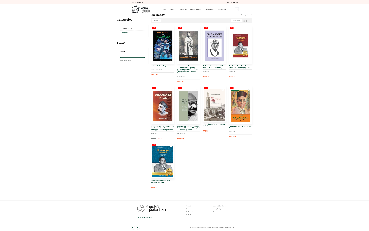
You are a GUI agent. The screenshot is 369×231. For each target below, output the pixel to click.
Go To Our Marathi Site (137, 2)
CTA (233, 227)
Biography (126, 32)
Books (172, 9)
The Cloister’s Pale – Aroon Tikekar (214, 125)
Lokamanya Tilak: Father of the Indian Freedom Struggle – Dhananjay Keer (162, 128)
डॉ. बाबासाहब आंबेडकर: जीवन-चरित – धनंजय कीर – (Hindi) (161, 181)
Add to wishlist (171, 29)
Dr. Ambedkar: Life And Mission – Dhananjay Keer (239, 67)
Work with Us (209, 9)
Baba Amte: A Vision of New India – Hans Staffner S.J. (214, 67)
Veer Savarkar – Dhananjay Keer (240, 127)
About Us (183, 9)
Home (164, 9)
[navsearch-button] (237, 9)
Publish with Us (195, 9)
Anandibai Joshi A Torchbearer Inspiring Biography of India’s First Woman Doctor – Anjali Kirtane (187, 69)
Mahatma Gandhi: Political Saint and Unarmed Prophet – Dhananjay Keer (188, 128)
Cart (227, 2)
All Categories (127, 28)
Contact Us (222, 9)
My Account (234, 2)
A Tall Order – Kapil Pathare (162, 66)
